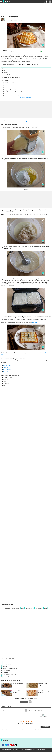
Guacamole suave (7, 367)
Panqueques (7, 608)
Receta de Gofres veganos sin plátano (44, 691)
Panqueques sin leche (7, 672)
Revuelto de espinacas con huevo (10, 668)
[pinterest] (13, 745)
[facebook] (3, 745)
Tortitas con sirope (15, 608)
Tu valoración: (18, 723)
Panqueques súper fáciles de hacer (10, 662)
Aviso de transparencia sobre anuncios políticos (10, 750)
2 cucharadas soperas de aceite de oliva (14, 92)
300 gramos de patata (10, 82)
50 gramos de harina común (11, 88)
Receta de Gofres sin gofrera (18, 691)
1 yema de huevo (9, 84)
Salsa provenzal (6, 371)
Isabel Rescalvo (8, 20)
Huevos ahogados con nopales (9, 675)
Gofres (22, 608)
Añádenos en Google (46, 51)
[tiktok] (16, 745)
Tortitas (11, 13)
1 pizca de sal (8, 94)
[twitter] (6, 745)
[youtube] (11, 745)
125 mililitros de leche (9, 86)
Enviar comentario (45, 727)
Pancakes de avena (7, 664)
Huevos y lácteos (7, 13)
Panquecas (5, 666)
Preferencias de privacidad (40, 749)
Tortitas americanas (30, 608)
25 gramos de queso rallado (11, 90)
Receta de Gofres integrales (42, 684)
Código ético (21, 750)
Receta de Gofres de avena (18, 684)
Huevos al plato (39, 608)
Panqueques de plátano (8, 677)
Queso (45, 608)
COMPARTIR (46, 2)
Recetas (2, 13)
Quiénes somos (15, 749)
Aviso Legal (21, 749)
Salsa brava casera (7, 369)
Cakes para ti (35, 322)
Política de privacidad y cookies (30, 749)
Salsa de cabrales (7, 365)
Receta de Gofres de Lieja (21, 121)
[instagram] (8, 745)
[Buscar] (50, 2)
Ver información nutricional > (26, 98)
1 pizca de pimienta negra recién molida (14, 96)
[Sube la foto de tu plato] (30, 702)
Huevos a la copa (6, 670)
